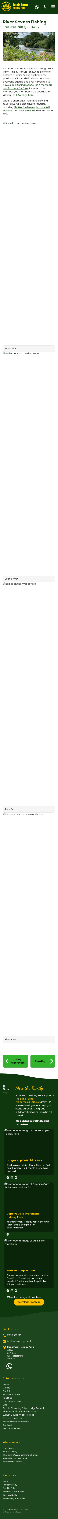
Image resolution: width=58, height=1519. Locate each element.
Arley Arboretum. (18, 1061)
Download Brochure (29, 1302)
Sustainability (10, 1495)
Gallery (6, 1387)
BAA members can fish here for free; (27, 86)
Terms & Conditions (13, 1491)
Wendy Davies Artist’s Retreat (18, 1415)
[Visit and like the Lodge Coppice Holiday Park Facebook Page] (8, 1178)
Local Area (8, 1448)
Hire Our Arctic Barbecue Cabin (19, 1411)
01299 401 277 (14, 1335)
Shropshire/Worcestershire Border (20, 1455)
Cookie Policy (10, 1488)
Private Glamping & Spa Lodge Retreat (23, 1408)
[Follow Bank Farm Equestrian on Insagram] (12, 1291)
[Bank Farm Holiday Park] (14, 6)
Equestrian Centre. (12, 1461)
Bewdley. (40, 1061)
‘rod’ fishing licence (22, 85)
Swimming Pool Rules (14, 1498)
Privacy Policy (10, 1484)
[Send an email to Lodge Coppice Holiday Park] (16, 1178)
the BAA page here (22, 95)
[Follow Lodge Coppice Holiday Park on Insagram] (12, 1178)
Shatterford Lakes (24, 107)
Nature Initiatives (12, 1428)
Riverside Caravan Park (15, 1458)
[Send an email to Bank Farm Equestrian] (16, 1291)
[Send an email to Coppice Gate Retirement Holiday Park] (8, 1234)
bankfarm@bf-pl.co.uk (19, 1341)
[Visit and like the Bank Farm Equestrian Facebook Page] (8, 1291)
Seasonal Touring (12, 1394)
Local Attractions (12, 1401)
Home (6, 1384)
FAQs (5, 1481)
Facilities (7, 1398)
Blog (5, 1404)
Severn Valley (10, 1451)
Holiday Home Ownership (16, 1421)
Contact (7, 1425)
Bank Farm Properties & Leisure (27, 1100)
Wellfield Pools (27, 110)
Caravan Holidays (12, 1418)
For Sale (7, 1391)
